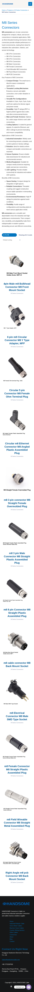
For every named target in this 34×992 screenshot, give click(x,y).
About (11, 937)
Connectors (13, 934)
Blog (11, 939)
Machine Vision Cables (17, 928)
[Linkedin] (11, 986)
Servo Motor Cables (16, 926)
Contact (12, 941)
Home (11, 921)
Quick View (17, 275)
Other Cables (14, 932)
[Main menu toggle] (30, 4)
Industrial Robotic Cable (17, 923)
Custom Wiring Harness (17, 930)
